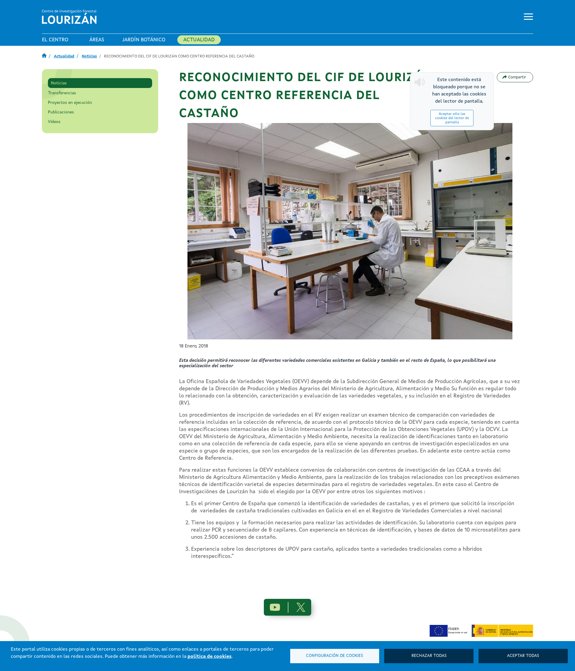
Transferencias (62, 93)
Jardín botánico (143, 39)
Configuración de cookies (334, 656)
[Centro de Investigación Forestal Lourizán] (70, 16)
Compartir (517, 77)
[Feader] (449, 630)
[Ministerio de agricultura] (502, 630)
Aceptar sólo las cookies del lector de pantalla (452, 118)
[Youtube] (275, 607)
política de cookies (209, 656)
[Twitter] (300, 607)
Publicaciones (61, 112)
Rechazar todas (429, 656)
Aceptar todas (523, 656)
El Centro (55, 39)
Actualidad (199, 39)
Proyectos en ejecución (70, 103)
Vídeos (54, 122)
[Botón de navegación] (527, 16)
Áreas (96, 39)
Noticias (89, 56)
